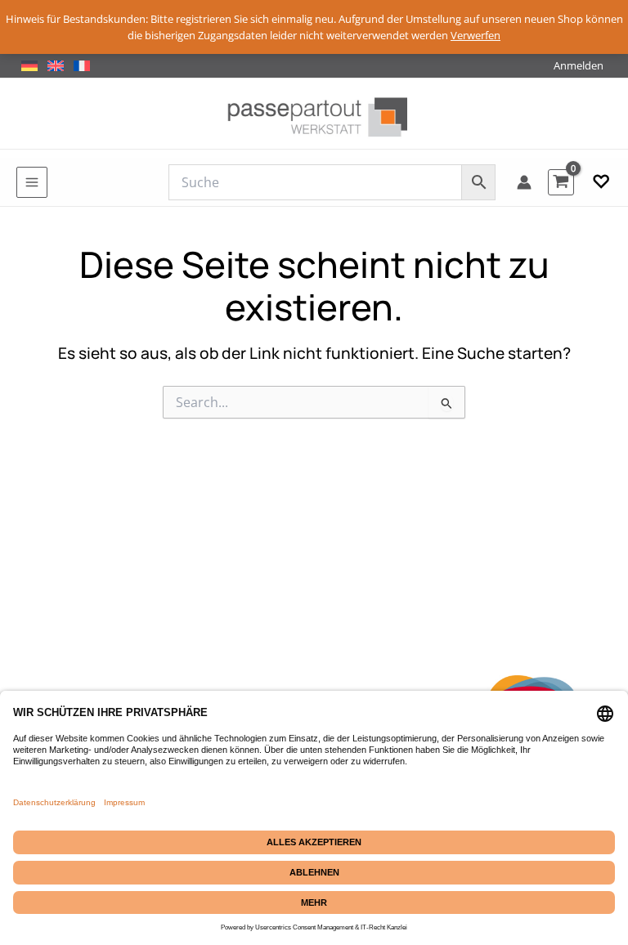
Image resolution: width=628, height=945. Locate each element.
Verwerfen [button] (475, 35)
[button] (601, 182)
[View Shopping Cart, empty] (561, 182)
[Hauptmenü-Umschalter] (31, 182)
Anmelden (578, 65)
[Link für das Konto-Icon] (524, 182)
